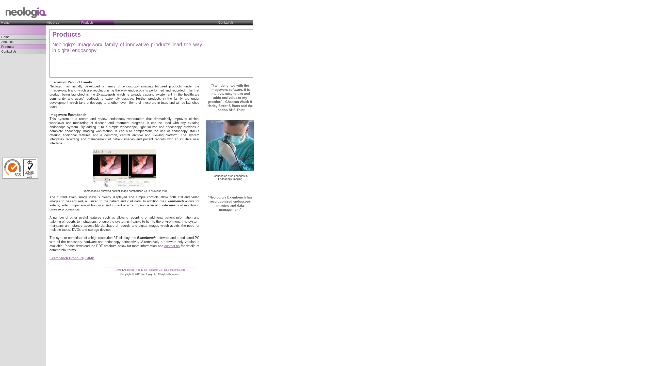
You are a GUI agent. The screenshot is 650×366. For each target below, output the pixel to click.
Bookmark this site (174, 269)
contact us (172, 246)
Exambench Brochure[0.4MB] (72, 258)
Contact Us (226, 22)
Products (7, 46)
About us (53, 22)
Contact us (155, 269)
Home (5, 22)
